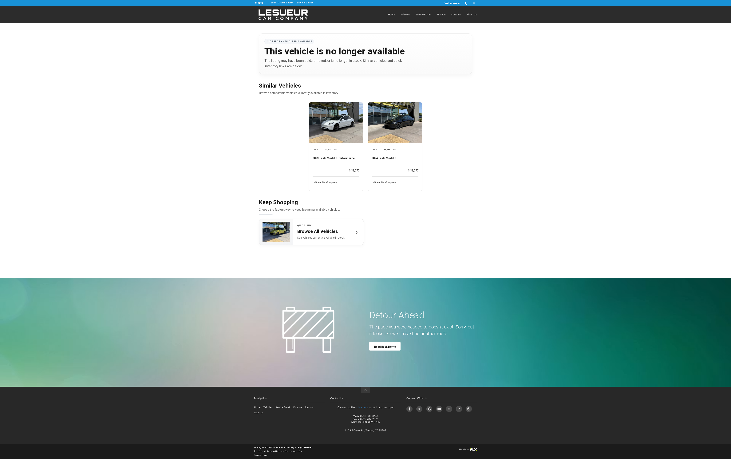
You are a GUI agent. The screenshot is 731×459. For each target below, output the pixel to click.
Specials (456, 14)
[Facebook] (409, 409)
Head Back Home (385, 346)
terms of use (284, 451)
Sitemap (257, 455)
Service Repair (423, 14)
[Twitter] (419, 409)
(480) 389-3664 (452, 3)
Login (265, 455)
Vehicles (405, 14)
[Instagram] (449, 409)
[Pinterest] (469, 409)
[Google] (429, 409)
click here (362, 407)
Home (391, 14)
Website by (464, 449)
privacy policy (296, 451)
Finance (441, 14)
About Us (471, 14)
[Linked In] (459, 409)
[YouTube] (439, 409)
